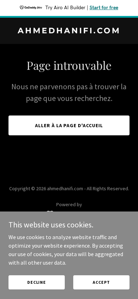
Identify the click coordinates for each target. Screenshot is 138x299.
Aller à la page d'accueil (69, 125)
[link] (69, 31)
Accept (101, 282)
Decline (36, 282)
